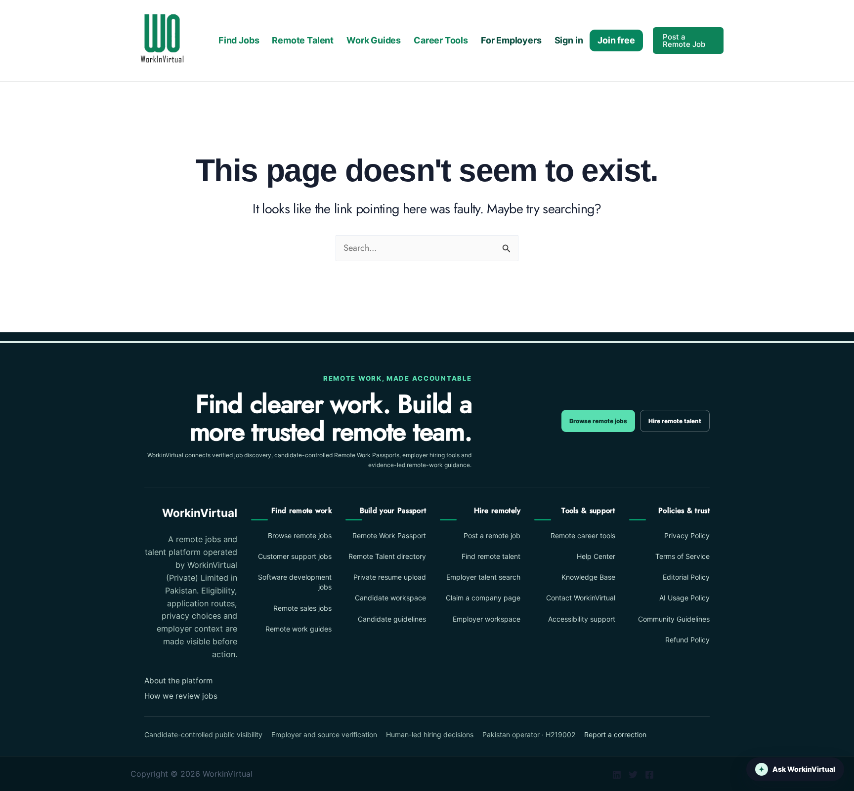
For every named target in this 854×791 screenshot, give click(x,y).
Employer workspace (486, 619)
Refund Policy (687, 639)
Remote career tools (583, 535)
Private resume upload (389, 577)
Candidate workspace (390, 597)
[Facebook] (649, 774)
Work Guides (373, 40)
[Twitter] (633, 774)
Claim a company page (483, 597)
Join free (616, 40)
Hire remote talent (674, 421)
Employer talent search (483, 577)
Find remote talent (491, 556)
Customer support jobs (295, 556)
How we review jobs (180, 696)
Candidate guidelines (392, 619)
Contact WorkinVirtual (580, 597)
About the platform (178, 680)
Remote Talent (303, 40)
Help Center (596, 556)
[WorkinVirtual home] (162, 40)
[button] (688, 40)
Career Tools (441, 40)
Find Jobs (238, 40)
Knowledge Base (588, 577)
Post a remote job (492, 535)
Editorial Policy (686, 577)
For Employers (511, 40)
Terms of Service (682, 556)
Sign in (569, 40)
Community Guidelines (674, 619)
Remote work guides (298, 629)
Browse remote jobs (598, 421)
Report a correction (615, 734)
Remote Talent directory (387, 556)
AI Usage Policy (684, 597)
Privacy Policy (687, 535)
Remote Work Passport (389, 535)
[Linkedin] (616, 774)
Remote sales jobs (302, 608)
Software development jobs (295, 582)
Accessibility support (581, 619)
